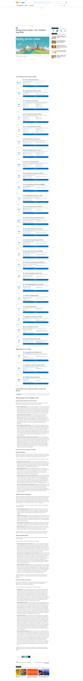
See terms (18, 88)
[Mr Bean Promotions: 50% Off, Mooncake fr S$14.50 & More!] (54, 52)
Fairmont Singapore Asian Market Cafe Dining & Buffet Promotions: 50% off (61, 41)
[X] (66, 5)
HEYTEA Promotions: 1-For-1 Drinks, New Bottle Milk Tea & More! (61, 37)
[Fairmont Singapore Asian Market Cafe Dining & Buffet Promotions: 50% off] (54, 42)
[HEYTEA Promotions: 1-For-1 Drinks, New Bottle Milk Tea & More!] (54, 37)
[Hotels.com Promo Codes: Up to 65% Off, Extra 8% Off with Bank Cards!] (43, 672)
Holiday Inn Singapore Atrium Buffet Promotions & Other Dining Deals (61, 56)
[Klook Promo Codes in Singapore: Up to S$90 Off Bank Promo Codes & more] (32, 672)
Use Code (35, 96)
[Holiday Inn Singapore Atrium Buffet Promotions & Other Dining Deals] (54, 56)
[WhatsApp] (25, 657)
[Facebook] (60, 5)
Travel (19, 25)
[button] (49, 2)
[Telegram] (64, 5)
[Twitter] (65, 31)
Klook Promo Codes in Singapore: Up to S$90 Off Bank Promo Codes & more (32, 677)
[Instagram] (62, 5)
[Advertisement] (41, 16)
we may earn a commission (23, 56)
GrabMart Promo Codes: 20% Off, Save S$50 (23, 662)
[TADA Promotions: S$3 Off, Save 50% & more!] (21, 672)
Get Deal (35, 86)
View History (19, 394)
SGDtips (17, 25)
